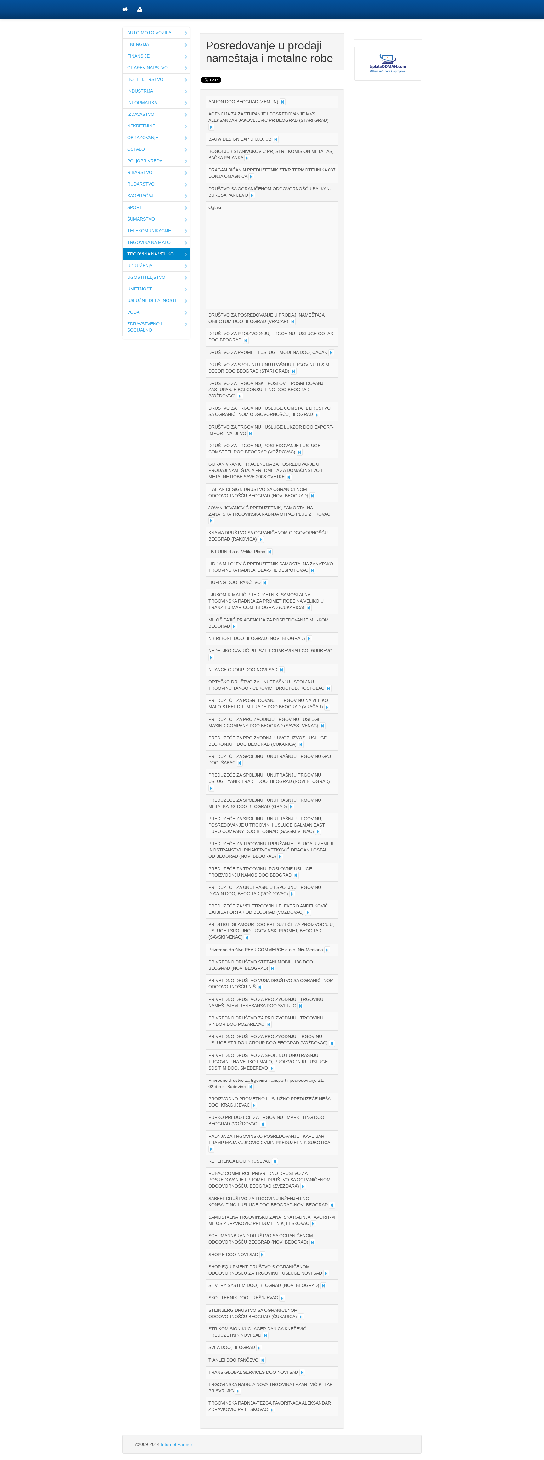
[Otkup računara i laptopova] (388, 63)
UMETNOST (139, 288)
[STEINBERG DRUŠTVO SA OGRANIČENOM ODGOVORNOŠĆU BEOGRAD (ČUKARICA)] (301, 1316)
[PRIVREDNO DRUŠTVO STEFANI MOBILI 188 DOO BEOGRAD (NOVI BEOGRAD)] (272, 968)
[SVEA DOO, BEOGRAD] (259, 1348)
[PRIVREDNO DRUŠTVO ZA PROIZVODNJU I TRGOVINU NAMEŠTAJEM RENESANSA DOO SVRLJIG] (300, 1005)
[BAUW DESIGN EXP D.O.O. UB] (276, 139)
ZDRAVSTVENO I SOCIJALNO (144, 327)
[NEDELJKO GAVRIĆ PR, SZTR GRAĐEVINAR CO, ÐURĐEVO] (211, 657)
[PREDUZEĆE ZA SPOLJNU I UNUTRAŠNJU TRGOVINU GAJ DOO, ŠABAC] (240, 763)
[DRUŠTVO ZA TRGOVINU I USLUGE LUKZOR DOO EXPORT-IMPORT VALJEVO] (250, 433)
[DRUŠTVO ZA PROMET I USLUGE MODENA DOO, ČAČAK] (331, 352)
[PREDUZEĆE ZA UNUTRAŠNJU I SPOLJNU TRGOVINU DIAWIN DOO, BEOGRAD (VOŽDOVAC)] (292, 893)
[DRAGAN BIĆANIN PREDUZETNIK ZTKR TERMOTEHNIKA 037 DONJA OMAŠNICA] (251, 176)
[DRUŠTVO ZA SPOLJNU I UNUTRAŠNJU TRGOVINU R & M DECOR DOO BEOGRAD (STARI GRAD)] (294, 371)
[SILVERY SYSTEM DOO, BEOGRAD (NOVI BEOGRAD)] (323, 1285)
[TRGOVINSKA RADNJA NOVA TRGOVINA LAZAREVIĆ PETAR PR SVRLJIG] (238, 1391)
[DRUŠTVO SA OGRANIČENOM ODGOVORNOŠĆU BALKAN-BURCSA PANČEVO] (252, 195)
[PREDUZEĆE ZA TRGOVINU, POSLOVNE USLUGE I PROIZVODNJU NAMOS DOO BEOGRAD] (296, 875)
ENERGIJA (138, 44)
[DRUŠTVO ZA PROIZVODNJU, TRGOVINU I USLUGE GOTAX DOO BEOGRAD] (246, 340)
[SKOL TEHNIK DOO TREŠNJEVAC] (282, 1298)
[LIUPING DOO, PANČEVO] (265, 582)
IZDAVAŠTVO (140, 114)
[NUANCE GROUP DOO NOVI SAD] (282, 669)
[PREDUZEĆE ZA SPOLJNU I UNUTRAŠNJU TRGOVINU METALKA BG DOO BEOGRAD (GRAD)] (291, 806)
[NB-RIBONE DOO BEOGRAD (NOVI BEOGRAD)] (309, 638)
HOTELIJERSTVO (145, 79)
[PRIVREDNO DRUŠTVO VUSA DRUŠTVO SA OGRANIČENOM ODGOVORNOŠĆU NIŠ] (260, 987)
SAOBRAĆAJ (140, 195)
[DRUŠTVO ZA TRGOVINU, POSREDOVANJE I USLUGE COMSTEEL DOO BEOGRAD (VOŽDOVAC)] (300, 452)
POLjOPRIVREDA (144, 160)
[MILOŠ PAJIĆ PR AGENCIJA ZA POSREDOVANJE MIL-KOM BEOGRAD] (234, 626)
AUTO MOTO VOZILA (149, 32)
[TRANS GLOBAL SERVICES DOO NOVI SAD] (302, 1372)
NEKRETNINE (141, 125)
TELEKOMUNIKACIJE (149, 230)
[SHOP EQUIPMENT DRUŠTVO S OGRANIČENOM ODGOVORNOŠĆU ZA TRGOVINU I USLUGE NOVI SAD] (326, 1273)
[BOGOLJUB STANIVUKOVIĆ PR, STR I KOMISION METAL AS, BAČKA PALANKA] (247, 157)
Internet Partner (176, 1444)
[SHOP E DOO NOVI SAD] (262, 1254)
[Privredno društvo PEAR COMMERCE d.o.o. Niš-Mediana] (327, 949)
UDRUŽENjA (139, 265)
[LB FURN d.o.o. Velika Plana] (270, 551)
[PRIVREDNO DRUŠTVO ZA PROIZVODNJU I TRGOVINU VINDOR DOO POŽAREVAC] (269, 1024)
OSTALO (136, 149)
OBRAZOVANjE (142, 137)
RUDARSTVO (141, 184)
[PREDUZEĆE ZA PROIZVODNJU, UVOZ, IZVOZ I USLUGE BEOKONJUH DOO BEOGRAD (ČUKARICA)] (301, 744)
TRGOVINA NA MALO (149, 242)
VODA (133, 312)
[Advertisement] (261, 258)
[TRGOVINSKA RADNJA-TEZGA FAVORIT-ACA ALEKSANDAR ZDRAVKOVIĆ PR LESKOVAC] (272, 1410)
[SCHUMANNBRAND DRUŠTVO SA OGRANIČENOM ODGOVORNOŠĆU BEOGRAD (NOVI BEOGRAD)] (312, 1242)
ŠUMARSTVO (141, 219)
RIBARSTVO (139, 172)
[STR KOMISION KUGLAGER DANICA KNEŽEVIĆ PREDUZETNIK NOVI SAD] (266, 1335)
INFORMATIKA (142, 102)
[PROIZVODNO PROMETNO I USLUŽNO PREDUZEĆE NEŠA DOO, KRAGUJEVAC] (254, 1105)
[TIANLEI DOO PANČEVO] (263, 1360)
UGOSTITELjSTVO (146, 277)
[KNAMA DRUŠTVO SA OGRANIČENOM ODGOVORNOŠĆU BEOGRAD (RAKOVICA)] (261, 539)
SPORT (134, 207)
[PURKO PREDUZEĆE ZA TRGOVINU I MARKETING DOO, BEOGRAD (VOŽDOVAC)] (263, 1124)
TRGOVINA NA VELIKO (150, 253)
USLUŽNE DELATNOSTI (151, 300)
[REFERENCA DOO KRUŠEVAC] (275, 1161)
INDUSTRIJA (140, 90)
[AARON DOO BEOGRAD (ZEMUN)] (283, 101)
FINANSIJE (138, 56)
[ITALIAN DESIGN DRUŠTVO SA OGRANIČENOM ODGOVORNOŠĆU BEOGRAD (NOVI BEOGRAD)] (312, 495)
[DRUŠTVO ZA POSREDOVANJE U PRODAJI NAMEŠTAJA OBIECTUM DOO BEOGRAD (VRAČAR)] (293, 321)
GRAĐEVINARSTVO (147, 67)
